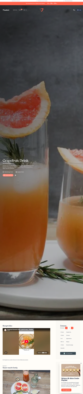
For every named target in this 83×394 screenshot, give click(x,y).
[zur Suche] (74, 10)
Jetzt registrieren (66, 390)
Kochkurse (15, 10)
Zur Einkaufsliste (69, 353)
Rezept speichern (9, 175)
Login (80, 10)
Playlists (20, 10)
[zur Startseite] (6, 10)
